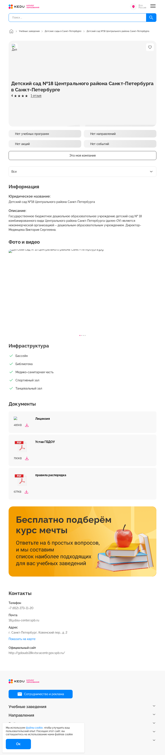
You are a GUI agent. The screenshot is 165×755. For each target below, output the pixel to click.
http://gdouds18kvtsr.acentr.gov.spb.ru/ (37, 653)
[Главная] (11, 31)
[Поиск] (151, 17)
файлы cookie (34, 727)
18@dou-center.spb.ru (24, 620)
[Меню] (153, 7)
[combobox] (82, 171)
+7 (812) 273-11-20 (21, 608)
